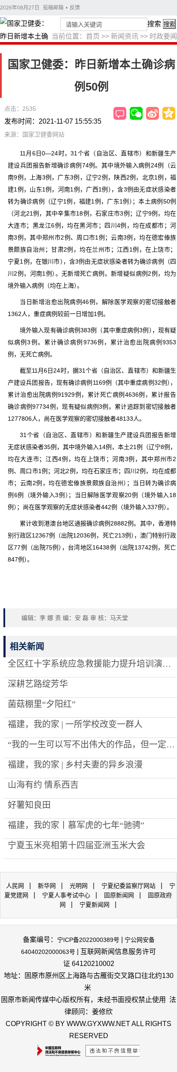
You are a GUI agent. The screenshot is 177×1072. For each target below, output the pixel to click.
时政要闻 (163, 36)
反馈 (75, 8)
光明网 (79, 885)
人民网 (15, 885)
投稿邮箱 (53, 8)
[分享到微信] (136, 113)
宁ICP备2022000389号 (88, 939)
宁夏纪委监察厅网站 (128, 885)
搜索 (154, 23)
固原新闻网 (119, 895)
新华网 (47, 885)
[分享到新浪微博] (152, 113)
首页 (93, 36)
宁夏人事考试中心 (66, 895)
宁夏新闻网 (94, 904)
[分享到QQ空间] (168, 113)
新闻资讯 (124, 36)
